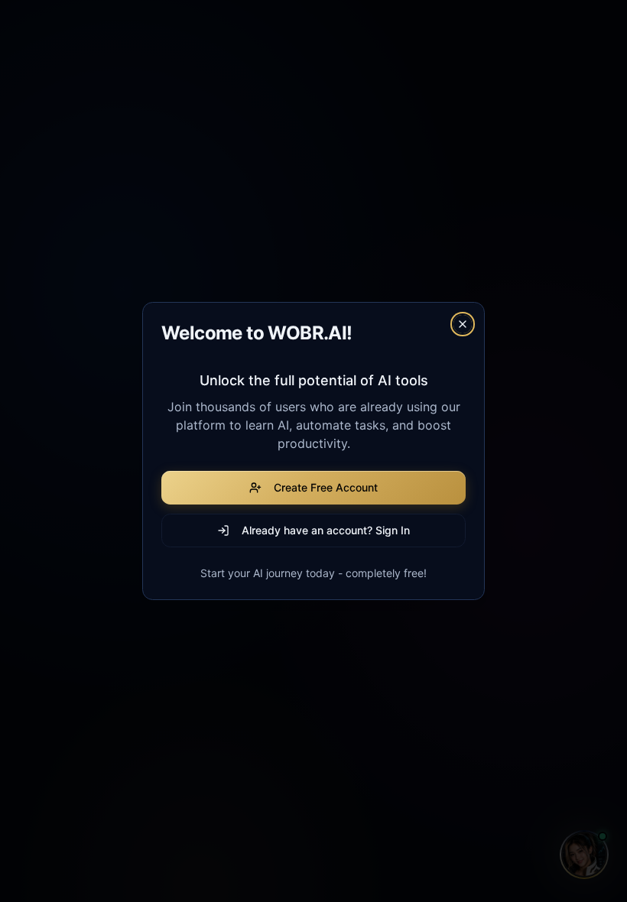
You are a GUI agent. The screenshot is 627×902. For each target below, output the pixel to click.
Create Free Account (326, 487)
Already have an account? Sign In (326, 530)
